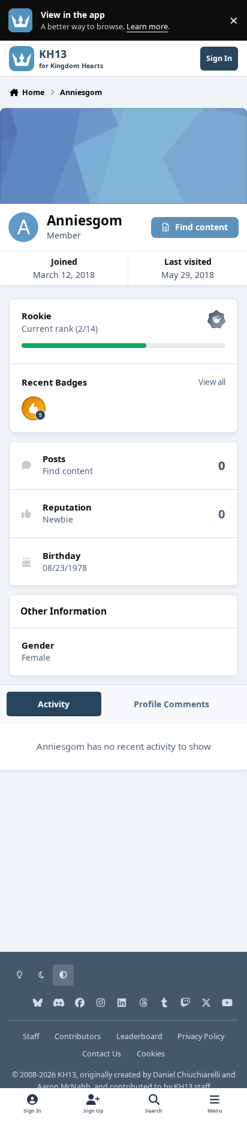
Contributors (78, 1036)
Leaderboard (139, 1036)
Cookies (151, 1054)
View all (211, 382)
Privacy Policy (200, 1036)
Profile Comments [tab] (171, 704)
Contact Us (101, 1054)
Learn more (23, 20)
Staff (31, 1036)
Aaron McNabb (64, 1087)
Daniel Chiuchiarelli (186, 1075)
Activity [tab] (54, 704)
